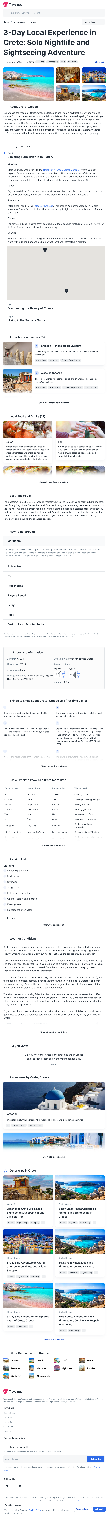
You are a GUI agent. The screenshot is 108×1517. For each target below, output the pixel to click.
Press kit (7, 1431)
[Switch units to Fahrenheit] (101, 1023)
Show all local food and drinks (53, 482)
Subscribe (95, 1459)
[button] (53, 155)
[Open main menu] (102, 4)
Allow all (99, 1509)
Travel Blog (8, 1422)
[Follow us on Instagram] (12, 1486)
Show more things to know (54, 766)
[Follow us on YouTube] (15, 1486)
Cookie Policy (35, 1510)
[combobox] (52, 13)
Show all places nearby (54, 1157)
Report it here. (83, 1501)
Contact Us (8, 1426)
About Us (7, 1417)
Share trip (99, 62)
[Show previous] (7, 1056)
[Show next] (101, 1056)
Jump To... (90, 22)
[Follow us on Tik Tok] (7, 1486)
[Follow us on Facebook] (25, 1486)
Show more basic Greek (53, 845)
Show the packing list (53, 925)
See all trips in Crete (54, 1339)
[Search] (97, 13)
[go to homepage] (13, 5)
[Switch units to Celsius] (97, 1023)
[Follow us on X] (19, 1486)
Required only (82, 1509)
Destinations (9, 1413)
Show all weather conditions (53, 1032)
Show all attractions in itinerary (54, 402)
